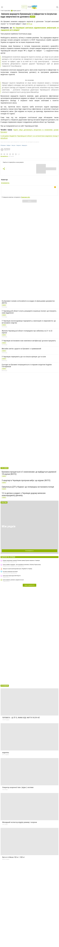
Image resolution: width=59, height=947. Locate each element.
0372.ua (29, 24)
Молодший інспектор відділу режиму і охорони (19, 822)
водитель (5, 753)
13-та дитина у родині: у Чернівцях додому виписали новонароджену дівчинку (23, 494)
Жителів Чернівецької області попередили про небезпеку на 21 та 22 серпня (27, 332)
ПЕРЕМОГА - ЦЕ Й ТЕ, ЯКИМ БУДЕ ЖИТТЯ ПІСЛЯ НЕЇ (21, 718)
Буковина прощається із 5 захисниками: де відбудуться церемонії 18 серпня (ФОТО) (29, 473)
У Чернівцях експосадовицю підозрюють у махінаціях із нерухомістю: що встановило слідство (29, 322)
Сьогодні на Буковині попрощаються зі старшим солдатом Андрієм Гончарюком (27, 366)
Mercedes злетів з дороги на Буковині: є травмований (21, 349)
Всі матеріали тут (29, 550)
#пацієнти (18, 145)
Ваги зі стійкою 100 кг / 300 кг (13, 857)
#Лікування (3, 145)
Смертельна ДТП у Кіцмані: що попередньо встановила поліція (28, 487)
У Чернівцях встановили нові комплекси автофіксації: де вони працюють (29, 341)
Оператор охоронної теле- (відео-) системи (17, 787)
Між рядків (8, 526)
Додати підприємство (29, 585)
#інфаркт (9, 145)
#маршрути (24, 145)
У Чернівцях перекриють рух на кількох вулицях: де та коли (24, 357)
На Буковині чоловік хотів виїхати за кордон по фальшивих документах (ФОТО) (28, 302)
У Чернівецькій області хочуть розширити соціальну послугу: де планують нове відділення (29, 312)
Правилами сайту (25, 197)
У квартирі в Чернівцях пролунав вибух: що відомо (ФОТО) (26, 480)
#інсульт (14, 145)
